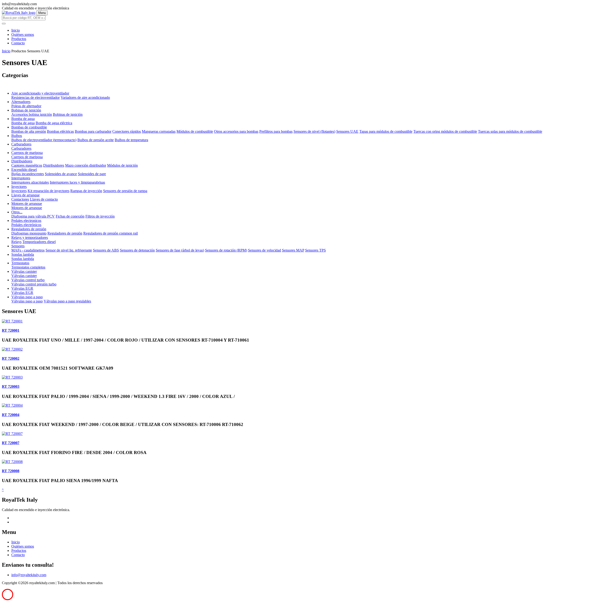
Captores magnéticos (26, 165)
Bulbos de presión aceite (95, 140)
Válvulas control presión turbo (33, 284)
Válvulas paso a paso (27, 297)
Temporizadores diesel (39, 242)
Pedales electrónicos (26, 225)
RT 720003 (10, 386)
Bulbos (16, 136)
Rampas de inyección (86, 191)
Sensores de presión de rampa (125, 191)
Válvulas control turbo (28, 280)
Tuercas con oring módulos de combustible (445, 131)
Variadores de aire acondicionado (85, 97)
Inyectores (19, 187)
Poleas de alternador (26, 106)
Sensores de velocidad (264, 250)
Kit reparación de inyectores (48, 191)
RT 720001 (10, 330)
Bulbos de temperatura (131, 140)
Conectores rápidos (126, 131)
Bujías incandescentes (27, 174)
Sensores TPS (315, 250)
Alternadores (20, 102)
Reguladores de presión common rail (110, 233)
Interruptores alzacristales (30, 182)
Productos (18, 39)
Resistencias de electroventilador (35, 97)
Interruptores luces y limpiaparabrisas (77, 182)
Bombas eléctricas (60, 131)
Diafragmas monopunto (28, 233)
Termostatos (20, 263)
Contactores (20, 199)
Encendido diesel (24, 170)
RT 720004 (10, 415)
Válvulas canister (24, 271)
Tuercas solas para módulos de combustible (510, 131)
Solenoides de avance (61, 174)
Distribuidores (21, 161)
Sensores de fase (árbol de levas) (180, 250)
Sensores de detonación (137, 250)
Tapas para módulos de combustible (385, 131)
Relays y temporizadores (29, 237)
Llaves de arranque (25, 195)
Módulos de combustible (194, 131)
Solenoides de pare (92, 174)
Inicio (15, 30)
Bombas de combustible (29, 127)
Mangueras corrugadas (159, 131)
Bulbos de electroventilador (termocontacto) (43, 140)
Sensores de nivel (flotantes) (314, 131)
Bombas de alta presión (28, 131)
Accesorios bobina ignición (31, 114)
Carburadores (21, 144)
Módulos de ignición (122, 165)
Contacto (18, 43)
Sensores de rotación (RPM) (226, 250)
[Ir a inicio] (18, 13)
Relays (16, 242)
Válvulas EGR (22, 288)
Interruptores (20, 178)
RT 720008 (10, 471)
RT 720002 (10, 358)
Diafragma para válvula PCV (33, 216)
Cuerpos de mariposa (27, 153)
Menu (42, 13)
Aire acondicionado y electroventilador (40, 93)
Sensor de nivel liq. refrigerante (69, 250)
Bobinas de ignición (26, 110)
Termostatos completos (28, 267)
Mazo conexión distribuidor (85, 165)
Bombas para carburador (93, 131)
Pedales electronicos (26, 221)
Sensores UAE (347, 131)
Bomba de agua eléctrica (54, 123)
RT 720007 (10, 443)
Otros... (16, 212)
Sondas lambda (22, 254)
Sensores (18, 246)
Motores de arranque (26, 204)
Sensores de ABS (106, 250)
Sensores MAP (293, 250)
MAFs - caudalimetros (28, 250)
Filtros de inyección (100, 216)
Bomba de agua (23, 119)
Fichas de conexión (70, 216)
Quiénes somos (22, 35)
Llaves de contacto (44, 199)
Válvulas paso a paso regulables (67, 301)
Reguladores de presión (28, 229)
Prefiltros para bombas (276, 131)
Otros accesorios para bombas (236, 131)
